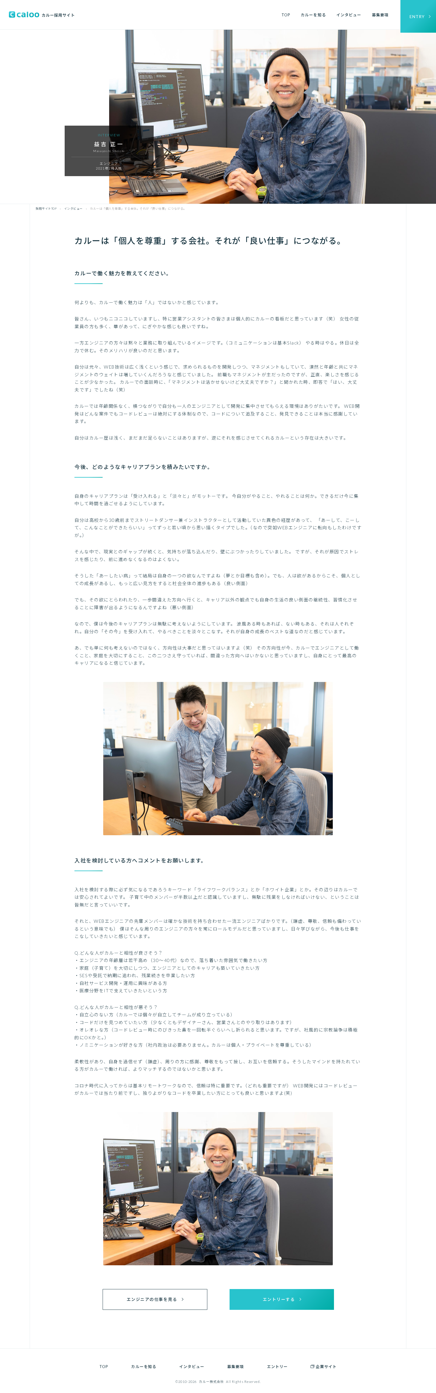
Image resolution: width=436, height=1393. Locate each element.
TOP (285, 14)
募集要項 (380, 14)
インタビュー (349, 14)
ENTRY (417, 16)
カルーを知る (313, 14)
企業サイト (326, 1366)
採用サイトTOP (46, 208)
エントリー (277, 1366)
